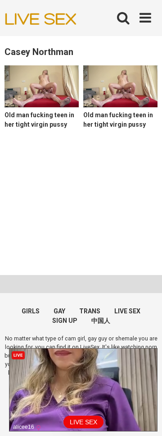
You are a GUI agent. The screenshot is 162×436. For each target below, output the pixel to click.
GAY (59, 311)
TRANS (89, 311)
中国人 (100, 320)
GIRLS (31, 311)
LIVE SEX (127, 311)
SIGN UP (64, 320)
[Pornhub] (40, 18)
